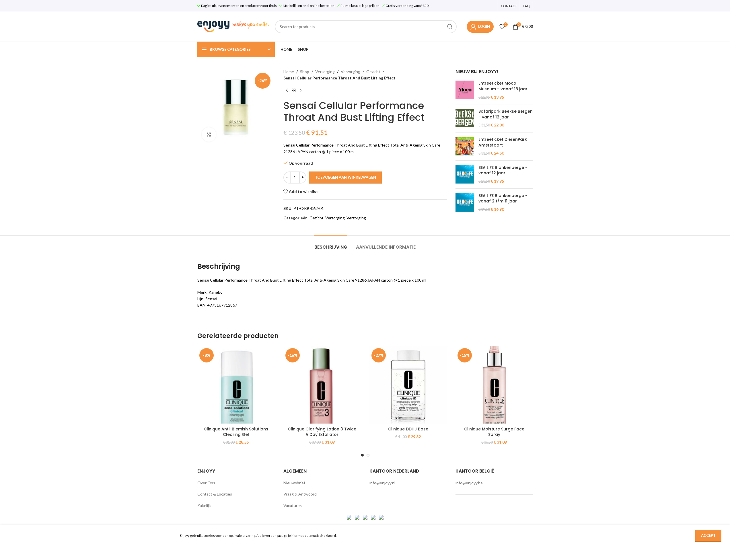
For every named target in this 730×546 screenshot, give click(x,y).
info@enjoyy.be (469, 482)
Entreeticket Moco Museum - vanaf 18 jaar (502, 86)
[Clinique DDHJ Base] (408, 385)
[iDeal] (349, 516)
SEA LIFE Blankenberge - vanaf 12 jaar (502, 170)
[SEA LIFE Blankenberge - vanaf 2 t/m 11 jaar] (464, 202)
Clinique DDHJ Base (408, 429)
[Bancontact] (357, 516)
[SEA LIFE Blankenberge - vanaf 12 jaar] (464, 174)
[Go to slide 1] (362, 455)
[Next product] (300, 90)
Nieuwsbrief (294, 482)
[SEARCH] (450, 26)
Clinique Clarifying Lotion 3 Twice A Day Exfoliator (322, 432)
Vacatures (292, 505)
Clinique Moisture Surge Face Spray (494, 432)
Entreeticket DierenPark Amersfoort (502, 142)
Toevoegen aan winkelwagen (345, 177)
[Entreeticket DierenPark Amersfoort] (464, 146)
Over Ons (206, 482)
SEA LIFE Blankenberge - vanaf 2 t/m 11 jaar (502, 198)
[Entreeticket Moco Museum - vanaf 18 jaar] (464, 90)
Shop (304, 71)
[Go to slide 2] (368, 455)
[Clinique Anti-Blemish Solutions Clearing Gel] (236, 385)
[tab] (330, 244)
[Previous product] (286, 90)
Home (288, 71)
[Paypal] (365, 516)
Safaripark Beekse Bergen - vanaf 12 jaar (505, 114)
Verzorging (325, 71)
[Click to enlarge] (209, 134)
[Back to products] (293, 90)
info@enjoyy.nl (382, 482)
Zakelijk (204, 505)
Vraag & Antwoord (300, 494)
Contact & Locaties (214, 494)
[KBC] (373, 516)
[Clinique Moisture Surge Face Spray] (494, 385)
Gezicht (373, 71)
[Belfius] (381, 516)
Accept (708, 535)
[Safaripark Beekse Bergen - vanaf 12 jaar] (464, 118)
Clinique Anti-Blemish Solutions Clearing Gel (236, 432)
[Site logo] (233, 26)
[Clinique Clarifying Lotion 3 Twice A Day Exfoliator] (322, 385)
